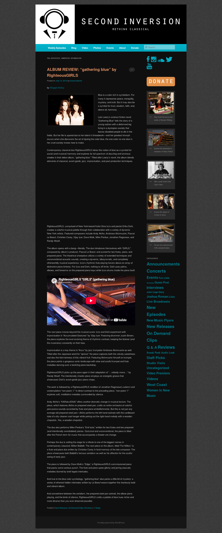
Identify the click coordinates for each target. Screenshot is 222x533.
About (122, 47)
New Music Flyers (160, 320)
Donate (135, 47)
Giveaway (150, 283)
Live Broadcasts (158, 301)
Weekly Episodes (57, 47)
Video (85, 47)
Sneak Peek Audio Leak (161, 352)
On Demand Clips (75, 507)
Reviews (88, 507)
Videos (152, 378)
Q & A (152, 347)
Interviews (155, 287)
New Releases (61, 507)
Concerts (156, 271)
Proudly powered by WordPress (111, 522)
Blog (73, 47)
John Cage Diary (155, 292)
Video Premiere (158, 373)
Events (110, 47)
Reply (97, 507)
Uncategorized (158, 367)
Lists (172, 296)
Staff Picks (156, 357)
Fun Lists (164, 278)
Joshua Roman (157, 296)
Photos (97, 47)
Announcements (163, 264)
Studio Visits (156, 363)
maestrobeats (76, 80)
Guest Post (162, 282)
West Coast (157, 384)
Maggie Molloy (57, 87)
